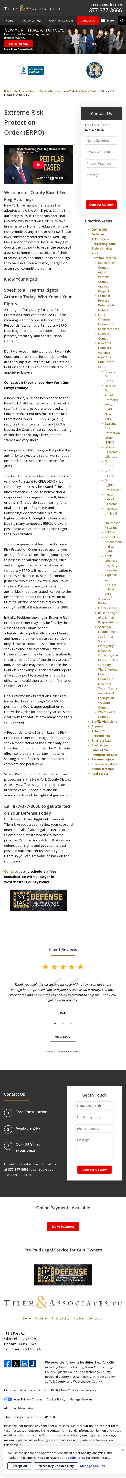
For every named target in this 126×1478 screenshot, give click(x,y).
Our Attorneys (32, 20)
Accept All (19, 1466)
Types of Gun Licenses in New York (111, 584)
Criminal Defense (50, 91)
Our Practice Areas (61, 20)
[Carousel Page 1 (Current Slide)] (55, 1024)
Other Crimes (107, 608)
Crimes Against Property (104, 286)
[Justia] (32, 1363)
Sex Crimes (106, 636)
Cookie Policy (56, 1399)
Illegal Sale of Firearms (111, 499)
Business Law (101, 740)
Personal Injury (103, 759)
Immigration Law (104, 755)
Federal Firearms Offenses (111, 452)
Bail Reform (106, 263)
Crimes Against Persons (103, 272)
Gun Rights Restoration (113, 485)
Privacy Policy (60, 1318)
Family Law (100, 750)
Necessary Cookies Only (56, 1466)
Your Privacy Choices (28, 1399)
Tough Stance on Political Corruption (108, 693)
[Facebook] (7, 1363)
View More (63, 1037)
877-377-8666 (105, 10)
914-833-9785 (27, 1344)
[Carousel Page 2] (63, 1024)
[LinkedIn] (24, 1363)
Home (9, 20)
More (110, 20)
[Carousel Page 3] (71, 1024)
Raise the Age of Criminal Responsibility (108, 617)
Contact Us (88, 20)
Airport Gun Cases (110, 376)
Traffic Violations (104, 721)
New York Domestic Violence (105, 348)
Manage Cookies (80, 1399)
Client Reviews (63, 949)
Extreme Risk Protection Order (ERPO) (112, 433)
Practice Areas (98, 221)
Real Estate (100, 774)
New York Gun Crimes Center (80, 91)
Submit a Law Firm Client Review (63, 1051)
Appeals (97, 726)
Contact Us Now (18, 43)
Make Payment (63, 1226)
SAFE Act (111, 532)
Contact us (13, 871)
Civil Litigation (102, 745)
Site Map (78, 1318)
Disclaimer (41, 1318)
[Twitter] (16, 1363)
